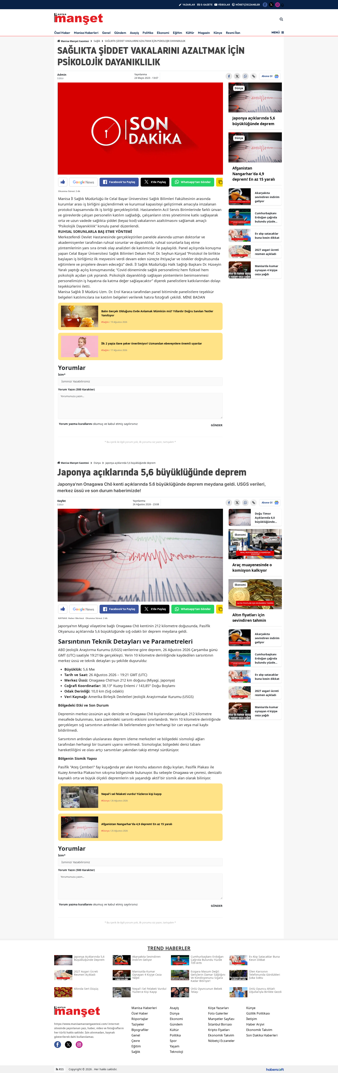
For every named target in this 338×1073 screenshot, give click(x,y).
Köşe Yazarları (218, 1008)
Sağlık (97, 41)
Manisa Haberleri (86, 33)
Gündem (120, 33)
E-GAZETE (206, 4)
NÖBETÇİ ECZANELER (248, 4)
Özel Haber (62, 33)
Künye (218, 33)
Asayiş (134, 33)
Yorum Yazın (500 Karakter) (76, 389)
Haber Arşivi (255, 1024)
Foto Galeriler (218, 1013)
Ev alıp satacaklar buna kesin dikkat (267, 236)
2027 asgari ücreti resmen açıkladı (267, 252)
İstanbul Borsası (220, 1024)
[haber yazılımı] (275, 1069)
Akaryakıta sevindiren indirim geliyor (267, 197)
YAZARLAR (188, 4)
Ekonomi (163, 33)
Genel (106, 33)
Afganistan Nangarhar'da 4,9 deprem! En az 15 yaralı (253, 174)
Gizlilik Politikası (258, 1013)
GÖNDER (216, 425)
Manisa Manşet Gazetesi (74, 41)
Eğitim (177, 33)
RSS (61, 1069)
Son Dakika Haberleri (262, 1035)
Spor (173, 1041)
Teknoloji (176, 1052)
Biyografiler (140, 1030)
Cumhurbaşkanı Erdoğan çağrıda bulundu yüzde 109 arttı (266, 217)
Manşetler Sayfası (221, 1019)
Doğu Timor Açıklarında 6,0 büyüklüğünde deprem (265, 518)
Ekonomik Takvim (221, 1035)
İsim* (62, 374)
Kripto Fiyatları (219, 1030)
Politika (148, 33)
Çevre (135, 1041)
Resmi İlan (233, 33)
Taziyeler (137, 1024)
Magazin (204, 33)
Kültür (190, 33)
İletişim (251, 1019)
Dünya (97, 463)
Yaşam (174, 1046)
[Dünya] (255, 97)
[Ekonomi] (255, 544)
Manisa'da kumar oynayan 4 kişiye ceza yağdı (266, 270)
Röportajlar (139, 1019)
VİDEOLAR (224, 4)
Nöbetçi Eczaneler (221, 1041)
